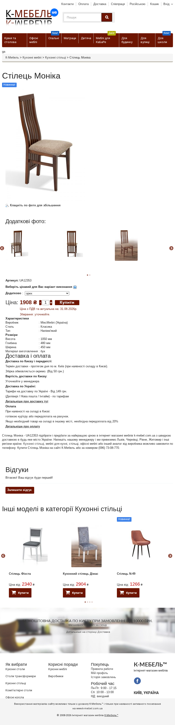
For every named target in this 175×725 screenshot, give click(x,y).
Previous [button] (3, 556)
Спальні (53, 36)
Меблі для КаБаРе (105, 38)
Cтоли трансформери (20, 676)
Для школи (164, 38)
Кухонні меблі (32, 57)
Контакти (67, 4)
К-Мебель (12, 57)
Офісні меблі (33, 40)
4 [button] (92, 602)
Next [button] (171, 248)
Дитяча (86, 38)
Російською (137, 4)
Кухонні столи (15, 669)
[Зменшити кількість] (40, 302)
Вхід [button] (166, 4)
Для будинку (126, 40)
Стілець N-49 (126, 573)
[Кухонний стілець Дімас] (86, 544)
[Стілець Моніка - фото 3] (126, 244)
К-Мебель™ (111, 715)
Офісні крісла (14, 697)
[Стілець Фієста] (32, 544)
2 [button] (90, 275)
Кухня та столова (10, 40)
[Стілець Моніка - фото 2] (71, 244)
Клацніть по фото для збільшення (35, 205)
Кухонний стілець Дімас (80, 573)
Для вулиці (145, 40)
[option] (32, 248)
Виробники (55, 676)
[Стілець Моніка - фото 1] (16, 244)
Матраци (70, 38)
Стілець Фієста (20, 573)
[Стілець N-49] (140, 544)
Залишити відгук (19, 490)
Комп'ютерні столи (18, 690)
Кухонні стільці (55, 57)
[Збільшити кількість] (51, 302)
